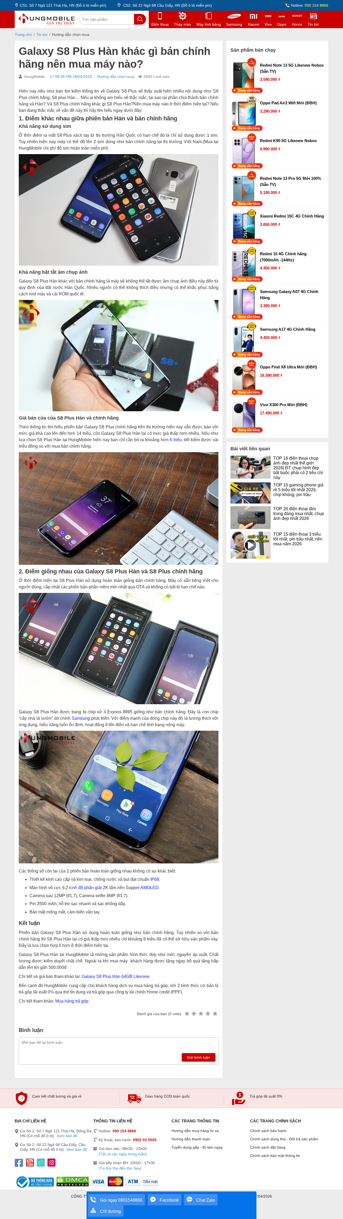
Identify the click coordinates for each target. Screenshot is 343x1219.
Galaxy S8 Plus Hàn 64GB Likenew (116, 976)
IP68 (154, 879)
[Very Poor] (186, 1013)
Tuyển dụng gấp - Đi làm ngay (197, 1147)
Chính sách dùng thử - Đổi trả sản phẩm (284, 1139)
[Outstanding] (214, 1013)
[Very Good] (207, 1013)
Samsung (81, 718)
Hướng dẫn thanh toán (191, 1139)
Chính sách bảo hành (268, 1131)
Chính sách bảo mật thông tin (275, 1155)
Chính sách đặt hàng (267, 1147)
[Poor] (193, 1013)
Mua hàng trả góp (71, 1001)
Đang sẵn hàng (249, 90)
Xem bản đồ (67, 1136)
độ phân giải (90, 887)
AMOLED (149, 887)
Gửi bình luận (198, 1057)
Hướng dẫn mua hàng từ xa (195, 1131)
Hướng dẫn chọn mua (115, 76)
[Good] (200, 1013)
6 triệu (176, 439)
